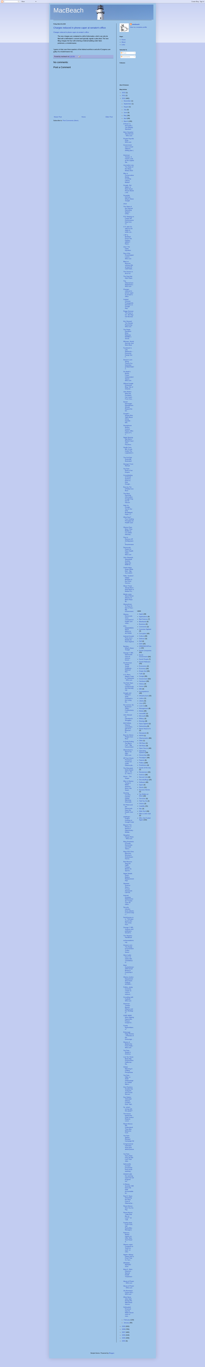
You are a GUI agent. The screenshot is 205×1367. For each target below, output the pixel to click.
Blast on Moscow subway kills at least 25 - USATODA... (128, 265)
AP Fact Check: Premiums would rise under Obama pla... (128, 761)
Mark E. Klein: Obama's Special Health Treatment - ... (128, 1273)
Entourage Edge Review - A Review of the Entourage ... (128, 1035)
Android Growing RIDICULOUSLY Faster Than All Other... (128, 900)
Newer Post (58, 117)
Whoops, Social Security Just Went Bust (128, 343)
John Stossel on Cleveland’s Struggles (128, 717)
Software (142, 782)
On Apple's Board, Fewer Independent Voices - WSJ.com (128, 376)
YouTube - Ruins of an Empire (128, 470)
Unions (141, 803)
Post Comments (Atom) (70, 120)
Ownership (142, 755)
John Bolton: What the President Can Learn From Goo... (128, 395)
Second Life (143, 777)
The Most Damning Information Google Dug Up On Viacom (128, 498)
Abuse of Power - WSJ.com (128, 1282)
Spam (141, 785)
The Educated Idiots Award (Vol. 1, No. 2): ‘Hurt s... (128, 770)
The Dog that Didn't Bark (127, 277)
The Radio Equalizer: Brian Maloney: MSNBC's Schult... (127, 334)
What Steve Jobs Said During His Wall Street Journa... (127, 1300)
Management (143, 708)
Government (143, 679)
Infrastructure (143, 696)
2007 (124, 1332)
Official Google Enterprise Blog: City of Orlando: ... (128, 386)
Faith (141, 673)
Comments (126, 57)
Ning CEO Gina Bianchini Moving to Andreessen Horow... (128, 855)
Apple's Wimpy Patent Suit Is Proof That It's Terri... (128, 1257)
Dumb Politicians (144, 662)
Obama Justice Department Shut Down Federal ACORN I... (128, 980)
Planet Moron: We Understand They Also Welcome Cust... (128, 1128)
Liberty (141, 701)
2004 (124, 1341)
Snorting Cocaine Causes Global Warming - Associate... (128, 797)
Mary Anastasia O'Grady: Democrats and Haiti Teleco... (128, 845)
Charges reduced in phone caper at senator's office (79, 27)
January (127, 1323)
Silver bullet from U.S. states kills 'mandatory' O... (128, 958)
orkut (125, 204)
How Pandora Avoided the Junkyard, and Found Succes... (128, 1090)
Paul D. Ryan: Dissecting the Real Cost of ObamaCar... (128, 1199)
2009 (124, 1326)
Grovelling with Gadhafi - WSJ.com (128, 999)
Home (84, 117)
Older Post (109, 117)
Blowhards (142, 621)
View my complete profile (138, 27)
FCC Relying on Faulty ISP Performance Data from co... (128, 220)
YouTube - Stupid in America (127, 1052)
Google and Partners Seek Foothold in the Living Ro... (128, 697)
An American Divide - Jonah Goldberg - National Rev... (127, 667)
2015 (124, 92)
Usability (142, 806)
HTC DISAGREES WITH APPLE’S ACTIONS (128, 629)
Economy (142, 668)
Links (123, 44)
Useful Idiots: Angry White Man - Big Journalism (128, 570)
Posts (124, 53)
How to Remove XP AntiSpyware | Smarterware (128, 540)
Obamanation (143, 738)
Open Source (143, 748)
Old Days (142, 743)
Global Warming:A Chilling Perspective (128, 1069)
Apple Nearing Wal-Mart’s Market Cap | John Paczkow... (128, 441)
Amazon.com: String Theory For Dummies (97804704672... (128, 364)
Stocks (141, 787)
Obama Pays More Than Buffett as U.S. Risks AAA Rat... (127, 530)
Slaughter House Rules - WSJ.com (128, 837)
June (125, 112)
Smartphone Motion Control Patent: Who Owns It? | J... (128, 430)
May (125, 115)
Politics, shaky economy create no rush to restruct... (128, 990)
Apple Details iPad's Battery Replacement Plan (128, 877)
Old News (142, 746)
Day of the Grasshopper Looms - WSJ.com (128, 255)
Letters (141, 698)
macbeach (136, 24)
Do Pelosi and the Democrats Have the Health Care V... (128, 809)
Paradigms (142, 757)
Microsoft (142, 716)
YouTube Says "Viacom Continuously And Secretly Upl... (128, 686)
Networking (143, 726)
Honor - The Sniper (127, 777)
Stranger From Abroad (128, 465)
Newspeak (142, 733)
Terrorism (142, 798)
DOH (140, 644)
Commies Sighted (145, 629)
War (140, 808)
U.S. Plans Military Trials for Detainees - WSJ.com (128, 677)
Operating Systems (142, 751)
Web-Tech (142, 811)
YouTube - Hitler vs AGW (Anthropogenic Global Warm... (128, 1079)
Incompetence (144, 691)
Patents (141, 760)
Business (142, 624)
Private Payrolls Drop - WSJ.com (128, 140)
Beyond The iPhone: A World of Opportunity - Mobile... (128, 828)
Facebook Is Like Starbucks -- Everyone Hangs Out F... (128, 352)
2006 (124, 1335)
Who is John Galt (145, 813)
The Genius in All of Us (128, 272)
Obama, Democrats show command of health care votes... (128, 618)
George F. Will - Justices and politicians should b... (128, 930)
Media (141, 711)
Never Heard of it (145, 728)
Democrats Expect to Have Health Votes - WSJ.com (128, 551)
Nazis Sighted (143, 723)
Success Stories (144, 790)
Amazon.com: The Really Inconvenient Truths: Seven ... (128, 948)
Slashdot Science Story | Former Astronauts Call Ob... (127, 888)
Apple (141, 614)
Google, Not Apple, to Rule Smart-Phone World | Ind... (128, 188)
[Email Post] (79, 56)
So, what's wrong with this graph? (128, 1109)
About (123, 42)
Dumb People (143, 659)
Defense (142, 638)
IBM (140, 689)
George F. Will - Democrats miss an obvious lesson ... (128, 656)
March (126, 121)
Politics (141, 763)
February (127, 1320)
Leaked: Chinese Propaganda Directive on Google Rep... (128, 303)
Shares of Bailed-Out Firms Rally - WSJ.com (128, 1044)
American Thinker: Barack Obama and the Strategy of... (128, 1008)
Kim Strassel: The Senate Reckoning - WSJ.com (128, 323)
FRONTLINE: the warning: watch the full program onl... (128, 1177)
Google (141, 676)
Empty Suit (142, 671)
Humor (141, 686)
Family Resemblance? (128, 1027)
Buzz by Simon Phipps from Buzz (128, 736)
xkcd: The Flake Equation (127, 248)
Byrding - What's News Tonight (128, 648)
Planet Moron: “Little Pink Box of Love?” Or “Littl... (128, 1216)
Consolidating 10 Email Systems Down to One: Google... (128, 479)
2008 (124, 1329)
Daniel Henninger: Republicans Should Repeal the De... (128, 406)
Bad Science (143, 619)
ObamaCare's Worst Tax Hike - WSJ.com (128, 752)
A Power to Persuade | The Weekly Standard (128, 126)
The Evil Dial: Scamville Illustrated (127, 459)
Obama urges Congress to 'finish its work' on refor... (128, 1248)
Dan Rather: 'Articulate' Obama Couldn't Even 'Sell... (128, 1100)
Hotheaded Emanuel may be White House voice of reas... (128, 1311)
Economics (142, 666)
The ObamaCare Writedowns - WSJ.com (128, 283)
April (125, 118)
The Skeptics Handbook (127, 936)
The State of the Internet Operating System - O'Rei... (128, 210)
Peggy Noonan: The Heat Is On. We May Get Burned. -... (128, 314)
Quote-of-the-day (145, 768)
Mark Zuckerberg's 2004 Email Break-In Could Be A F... (128, 969)
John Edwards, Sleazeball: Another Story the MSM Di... (128, 561)
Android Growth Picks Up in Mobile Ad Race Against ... (128, 639)
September (128, 104)
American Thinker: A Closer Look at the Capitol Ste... (128, 158)
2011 (124, 95)
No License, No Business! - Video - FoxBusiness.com (128, 708)
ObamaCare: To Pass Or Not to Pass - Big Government (128, 607)
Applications (143, 616)
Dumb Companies (145, 650)
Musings (142, 721)
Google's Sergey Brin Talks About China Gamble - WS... (128, 418)
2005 (124, 1338)
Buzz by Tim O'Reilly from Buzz (128, 488)
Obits (141, 740)
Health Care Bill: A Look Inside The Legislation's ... (128, 451)
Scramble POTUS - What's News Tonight (128, 198)
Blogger (111, 1353)
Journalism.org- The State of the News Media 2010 (128, 167)
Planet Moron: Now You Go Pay (128, 1208)
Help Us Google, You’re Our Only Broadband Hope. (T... (127, 509)
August (126, 107)
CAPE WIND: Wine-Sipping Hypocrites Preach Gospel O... (128, 1019)
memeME (142, 713)
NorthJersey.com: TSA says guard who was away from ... (128, 921)
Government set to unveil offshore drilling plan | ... (128, 148)
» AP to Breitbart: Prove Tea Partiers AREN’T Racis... (127, 239)
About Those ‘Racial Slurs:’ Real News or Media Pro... (128, 588)
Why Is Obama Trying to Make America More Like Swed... (128, 785)
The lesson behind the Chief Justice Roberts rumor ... (128, 1117)
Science (141, 774)
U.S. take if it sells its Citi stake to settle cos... (128, 229)
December (127, 101)
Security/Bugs (143, 779)
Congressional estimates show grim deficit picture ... (128, 1147)
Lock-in (141, 706)
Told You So (143, 801)
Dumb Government (143, 656)
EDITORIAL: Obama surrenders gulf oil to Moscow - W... (127, 727)
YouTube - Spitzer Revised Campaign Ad (128, 1138)
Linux (141, 703)
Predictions (143, 765)
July (125, 109)
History (141, 684)
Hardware (142, 681)
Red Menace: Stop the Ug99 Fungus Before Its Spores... (127, 866)
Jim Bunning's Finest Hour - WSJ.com (128, 1292)
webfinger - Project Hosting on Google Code (128, 819)
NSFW (141, 735)
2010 (124, 98)
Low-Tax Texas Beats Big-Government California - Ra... (128, 1060)
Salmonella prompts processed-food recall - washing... (128, 1167)
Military (141, 718)
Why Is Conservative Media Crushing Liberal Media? (128, 178)
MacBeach (68, 10)
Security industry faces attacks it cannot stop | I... (128, 910)
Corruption (142, 633)
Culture (141, 636)
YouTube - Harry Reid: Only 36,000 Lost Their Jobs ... (128, 1157)
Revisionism (143, 772)
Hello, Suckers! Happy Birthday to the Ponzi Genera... (128, 579)
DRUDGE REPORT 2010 (127, 1264)
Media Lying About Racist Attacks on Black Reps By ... (128, 597)
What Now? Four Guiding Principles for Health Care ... (128, 520)
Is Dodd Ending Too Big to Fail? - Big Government (128, 744)
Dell (140, 641)
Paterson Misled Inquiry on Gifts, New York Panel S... (127, 1237)
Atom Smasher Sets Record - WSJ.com (128, 134)
